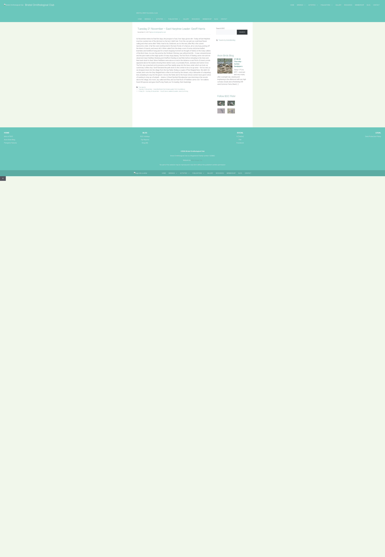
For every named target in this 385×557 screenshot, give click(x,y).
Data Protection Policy (373, 136)
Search (242, 32)
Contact (376, 5)
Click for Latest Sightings (224, 47)
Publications (325, 5)
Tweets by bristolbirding (227, 40)
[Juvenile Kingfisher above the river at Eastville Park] (221, 103)
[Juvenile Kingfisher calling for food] (231, 103)
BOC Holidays (145, 136)
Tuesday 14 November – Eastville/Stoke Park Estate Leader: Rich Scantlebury (162, 89)
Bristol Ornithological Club (39, 4)
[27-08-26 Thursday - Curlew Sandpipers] (224, 73)
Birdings (300, 5)
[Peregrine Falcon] (221, 111)
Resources (348, 5)
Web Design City (196, 160)
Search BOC (220, 28)
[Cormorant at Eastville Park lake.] (231, 111)
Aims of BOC (8, 136)
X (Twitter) (240, 136)
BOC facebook (221, 121)
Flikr (240, 140)
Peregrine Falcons (10, 143)
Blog (368, 5)
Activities (312, 5)
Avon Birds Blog (9, 140)
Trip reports (142, 87)
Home (292, 5)
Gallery (338, 5)
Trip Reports (145, 140)
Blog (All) (145, 143)
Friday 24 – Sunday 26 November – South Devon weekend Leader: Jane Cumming (163, 91)
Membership (359, 5)
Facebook (240, 143)
